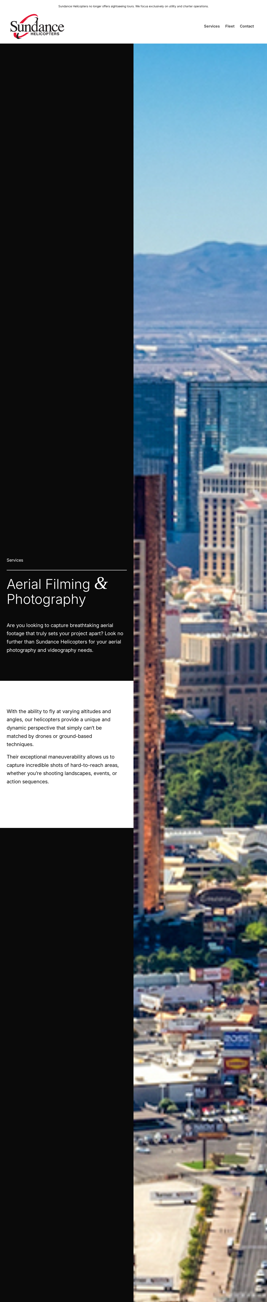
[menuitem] (212, 29)
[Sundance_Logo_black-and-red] (37, 25)
